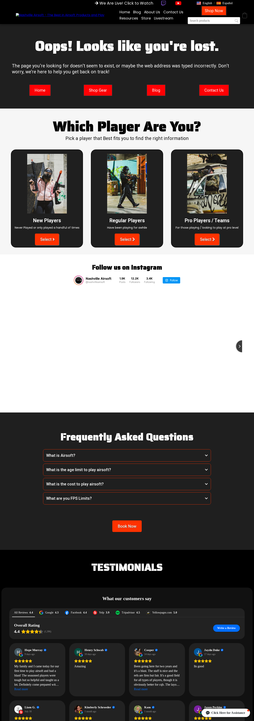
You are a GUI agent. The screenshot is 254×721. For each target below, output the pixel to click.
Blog (137, 12)
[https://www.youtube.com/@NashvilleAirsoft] (178, 3)
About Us (152, 12)
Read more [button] (21, 689)
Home (124, 12)
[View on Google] (18, 652)
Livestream (163, 18)
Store (146, 18)
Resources (128, 18)
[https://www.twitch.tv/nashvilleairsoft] (163, 3)
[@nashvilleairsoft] (79, 280)
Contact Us (173, 12)
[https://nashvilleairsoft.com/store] (60, 15)
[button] (204, 3)
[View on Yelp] (18, 709)
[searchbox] (214, 20)
